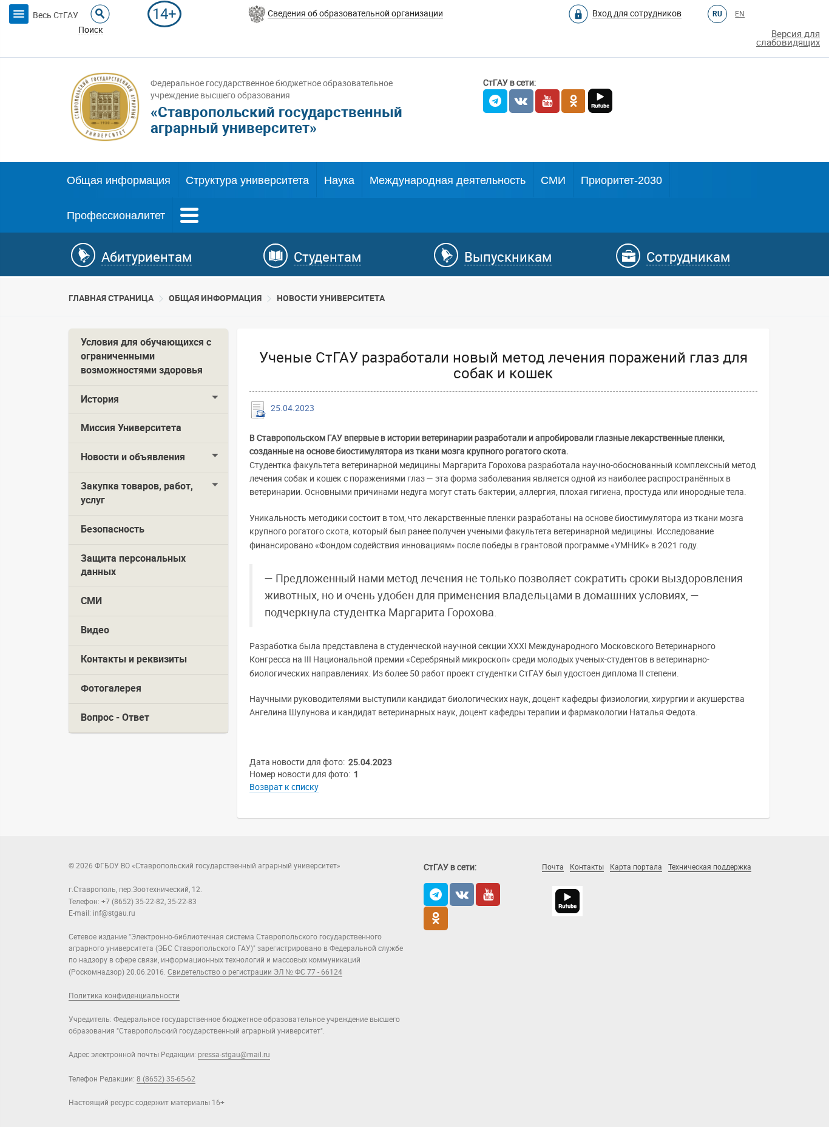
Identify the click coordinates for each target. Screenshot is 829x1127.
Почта (553, 867)
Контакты (587, 867)
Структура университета (247, 180)
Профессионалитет (116, 215)
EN (740, 14)
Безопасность (112, 529)
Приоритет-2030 (621, 180)
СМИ (553, 180)
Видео (95, 630)
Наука (339, 180)
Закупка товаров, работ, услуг (137, 493)
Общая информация (119, 180)
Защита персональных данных (133, 565)
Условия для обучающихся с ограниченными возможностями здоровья (146, 356)
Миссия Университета (131, 428)
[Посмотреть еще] (189, 213)
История (100, 399)
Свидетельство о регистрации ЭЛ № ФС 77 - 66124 (254, 972)
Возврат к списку (284, 787)
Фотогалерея (111, 688)
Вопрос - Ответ (115, 717)
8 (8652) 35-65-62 (166, 1079)
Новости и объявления (133, 457)
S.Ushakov (604, 884)
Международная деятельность (448, 180)
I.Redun (680, 884)
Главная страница (111, 298)
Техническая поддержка (709, 867)
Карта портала (636, 867)
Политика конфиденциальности (124, 996)
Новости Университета (331, 298)
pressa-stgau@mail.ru (234, 1054)
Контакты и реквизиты (134, 659)
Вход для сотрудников (637, 13)
